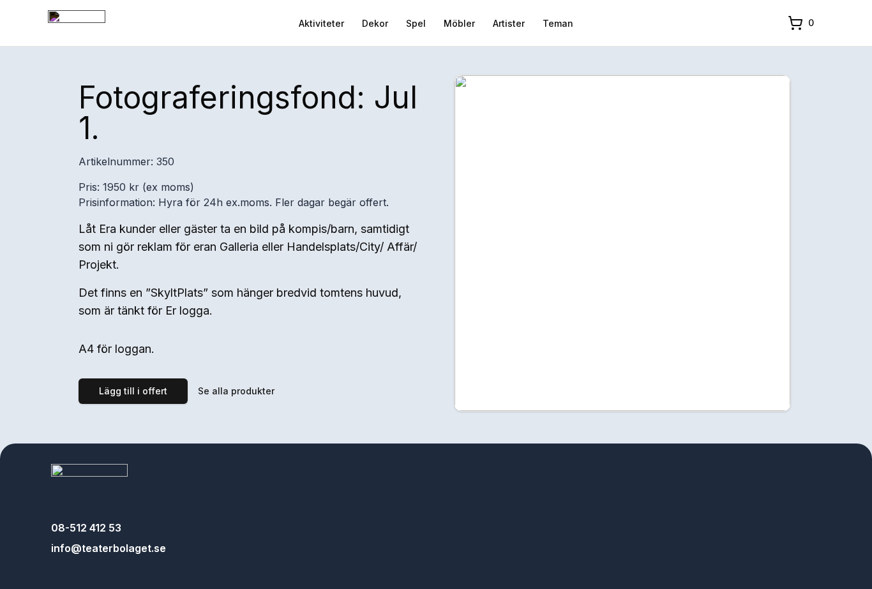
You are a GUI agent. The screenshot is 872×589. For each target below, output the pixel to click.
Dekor (375, 23)
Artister (509, 23)
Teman (558, 23)
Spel (416, 23)
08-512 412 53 (86, 527)
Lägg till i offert (133, 390)
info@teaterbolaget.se (108, 548)
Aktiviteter (321, 23)
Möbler (459, 23)
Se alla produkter (236, 390)
